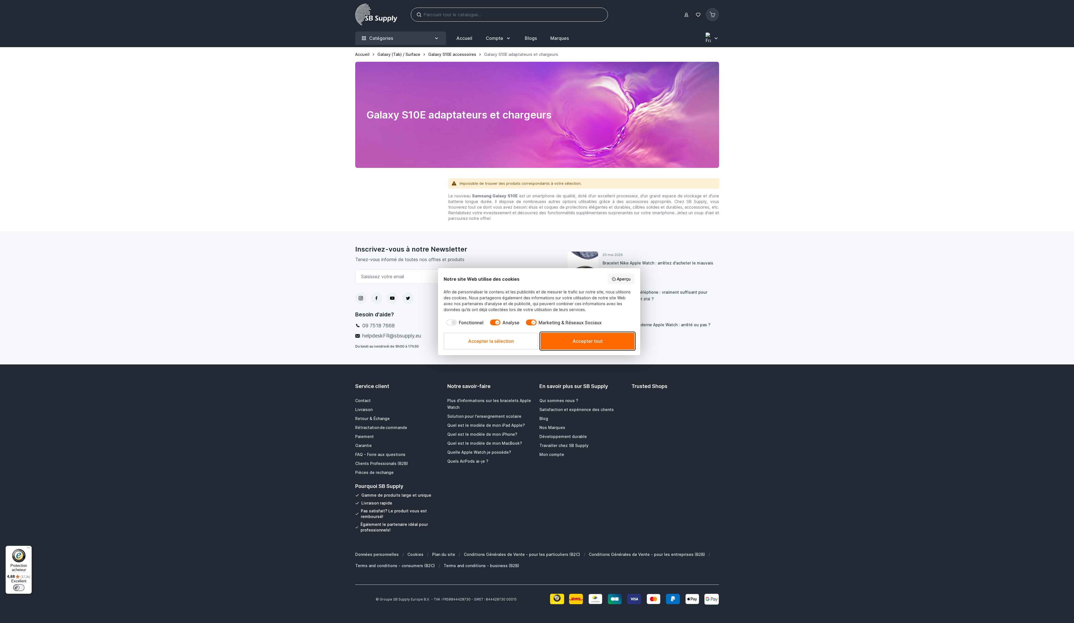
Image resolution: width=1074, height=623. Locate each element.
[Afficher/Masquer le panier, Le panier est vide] (712, 14)
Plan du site (443, 554)
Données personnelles (377, 554)
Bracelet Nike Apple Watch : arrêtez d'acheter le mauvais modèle (658, 266)
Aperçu (624, 279)
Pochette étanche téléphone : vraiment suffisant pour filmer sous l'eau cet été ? (655, 295)
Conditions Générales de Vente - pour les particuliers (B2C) (522, 554)
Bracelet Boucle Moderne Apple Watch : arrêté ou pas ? (656, 324)
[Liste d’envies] (698, 14)
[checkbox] (464, 322)
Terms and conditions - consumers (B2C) (395, 565)
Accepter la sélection (491, 341)
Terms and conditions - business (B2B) (481, 565)
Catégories (381, 38)
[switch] (18, 587)
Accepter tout (588, 341)
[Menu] (28, 549)
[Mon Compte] (686, 14)
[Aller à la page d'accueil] (376, 14)
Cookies (415, 554)
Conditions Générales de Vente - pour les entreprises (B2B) (647, 554)
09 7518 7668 (378, 325)
